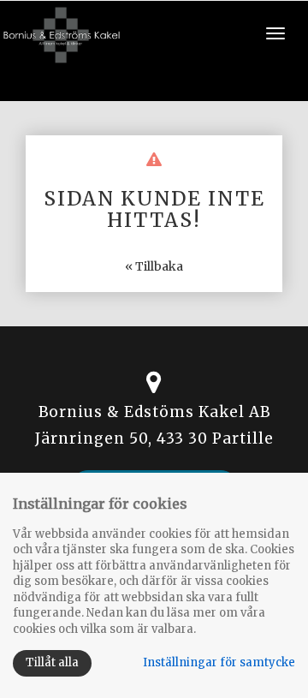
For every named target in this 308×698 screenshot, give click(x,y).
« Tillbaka (154, 266)
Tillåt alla (52, 662)
